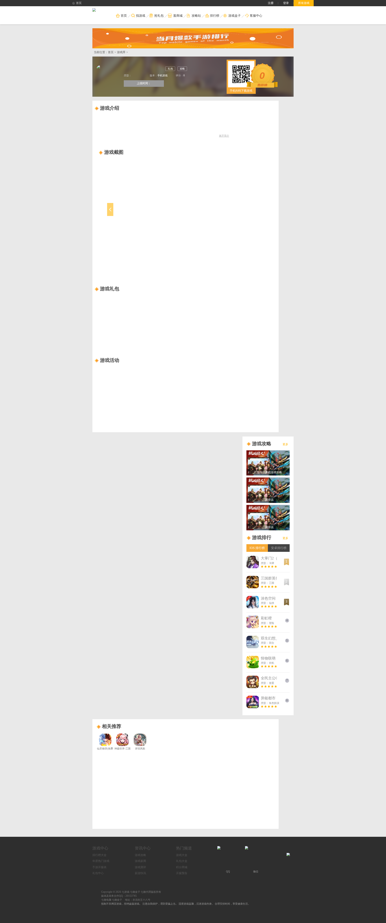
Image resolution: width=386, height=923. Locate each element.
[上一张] (129, 214)
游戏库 (121, 52)
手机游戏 (162, 75)
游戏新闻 (140, 861)
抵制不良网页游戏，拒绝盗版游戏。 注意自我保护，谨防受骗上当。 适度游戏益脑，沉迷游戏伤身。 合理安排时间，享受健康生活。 (175, 903)
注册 (271, 3)
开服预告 (181, 873)
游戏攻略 (140, 855)
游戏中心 (100, 848)
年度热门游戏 (100, 861)
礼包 (170, 68)
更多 (285, 444)
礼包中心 (98, 873)
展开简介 (224, 135)
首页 (79, 3)
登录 (286, 3)
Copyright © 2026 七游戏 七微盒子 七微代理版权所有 (131, 891)
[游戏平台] (94, 10)
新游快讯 (140, 873)
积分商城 (181, 867)
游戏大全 (181, 855)
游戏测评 (140, 867)
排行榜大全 (99, 855)
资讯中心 (143, 848)
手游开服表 (99, 867)
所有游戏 (303, 3)
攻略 (182, 68)
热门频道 (184, 848)
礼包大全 (181, 861)
